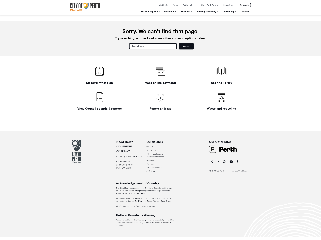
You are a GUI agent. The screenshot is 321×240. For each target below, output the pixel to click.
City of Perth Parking (209, 5)
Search (246, 5)
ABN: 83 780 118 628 (217, 171)
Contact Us (150, 160)
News (175, 5)
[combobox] (153, 47)
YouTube (231, 161)
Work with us (151, 150)
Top (316, 225)
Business (150, 164)
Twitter (212, 161)
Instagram (224, 161)
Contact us (228, 5)
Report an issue (160, 108)
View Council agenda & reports (99, 108)
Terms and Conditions (238, 171)
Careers (149, 147)
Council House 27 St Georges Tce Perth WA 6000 (125, 165)
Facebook (237, 161)
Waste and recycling (221, 108)
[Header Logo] (85, 11)
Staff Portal (150, 171)
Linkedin (218, 161)
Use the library (221, 83)
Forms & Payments (150, 12)
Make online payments (161, 83)
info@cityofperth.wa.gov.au (129, 156)
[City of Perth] (76, 151)
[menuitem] (150, 11)
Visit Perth (163, 5)
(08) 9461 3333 (123, 151)
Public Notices (189, 5)
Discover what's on (99, 83)
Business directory (154, 168)
